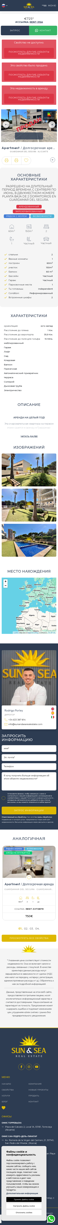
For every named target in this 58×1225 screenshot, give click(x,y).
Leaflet (16, 632)
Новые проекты (38, 1089)
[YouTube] (37, 1067)
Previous (6, 124)
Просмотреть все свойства (29, 938)
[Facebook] (21, 1067)
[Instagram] (29, 1067)
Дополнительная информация (22, 1193)
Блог (5, 1101)
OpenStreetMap (33, 632)
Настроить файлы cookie (24, 1206)
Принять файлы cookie (24, 1199)
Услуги (6, 1095)
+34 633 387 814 (16, 719)
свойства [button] (8, 1089)
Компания (35, 1084)
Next (52, 124)
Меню (52, 5)
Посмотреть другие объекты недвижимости (29, 53)
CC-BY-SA (51, 632)
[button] (7, 160)
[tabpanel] (29, 883)
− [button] (5, 585)
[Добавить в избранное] (29, 878)
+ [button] (5, 581)
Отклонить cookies (24, 1212)
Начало (6, 1084)
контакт (45, 30)
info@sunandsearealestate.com (25, 724)
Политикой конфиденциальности (40, 798)
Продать (33, 1095)
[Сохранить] (26, 160)
